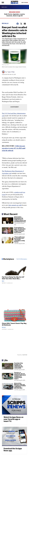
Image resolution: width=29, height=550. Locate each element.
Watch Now (24, 2)
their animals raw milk (15, 205)
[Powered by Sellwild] (24, 354)
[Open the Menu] (2, 2)
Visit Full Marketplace (22, 259)
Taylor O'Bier (11, 72)
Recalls (5, 23)
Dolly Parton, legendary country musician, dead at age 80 (14, 15)
